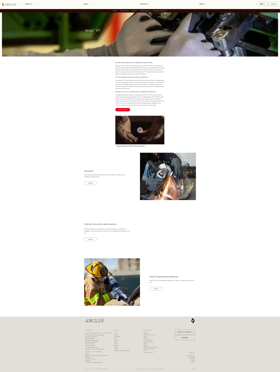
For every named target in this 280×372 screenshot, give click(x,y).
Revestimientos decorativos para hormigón (94, 335)
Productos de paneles (89, 343)
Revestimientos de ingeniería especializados (95, 349)
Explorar (90, 183)
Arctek (115, 333)
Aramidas (87, 353)
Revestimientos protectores (91, 347)
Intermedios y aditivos (90, 359)
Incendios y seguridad (148, 341)
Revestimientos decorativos (91, 336)
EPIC (115, 338)
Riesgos (134, 10)
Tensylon (116, 348)
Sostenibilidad (191, 357)
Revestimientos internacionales (92, 340)
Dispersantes (117, 336)
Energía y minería (148, 340)
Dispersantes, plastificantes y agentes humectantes (96, 355)
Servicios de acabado (89, 338)
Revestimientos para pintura (91, 342)
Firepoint (116, 340)
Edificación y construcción (149, 334)
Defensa (145, 336)
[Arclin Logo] (9, 4)
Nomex (116, 347)
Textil (145, 350)
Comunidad (192, 359)
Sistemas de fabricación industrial (121, 350)
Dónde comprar (144, 10)
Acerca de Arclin (191, 355)
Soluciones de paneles (90, 345)
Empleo (193, 360)
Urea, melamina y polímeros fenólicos (93, 362)
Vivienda (145, 343)
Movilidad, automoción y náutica (151, 347)
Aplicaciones (124, 10)
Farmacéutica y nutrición (149, 348)
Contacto (193, 362)
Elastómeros (88, 357)
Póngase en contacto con (160, 10)
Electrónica (146, 338)
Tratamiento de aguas (148, 352)
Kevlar (115, 10)
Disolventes (87, 360)
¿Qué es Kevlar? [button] (122, 109)
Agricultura (146, 333)
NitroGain (116, 345)
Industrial (146, 345)
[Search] (256, 4)
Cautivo (116, 334)
